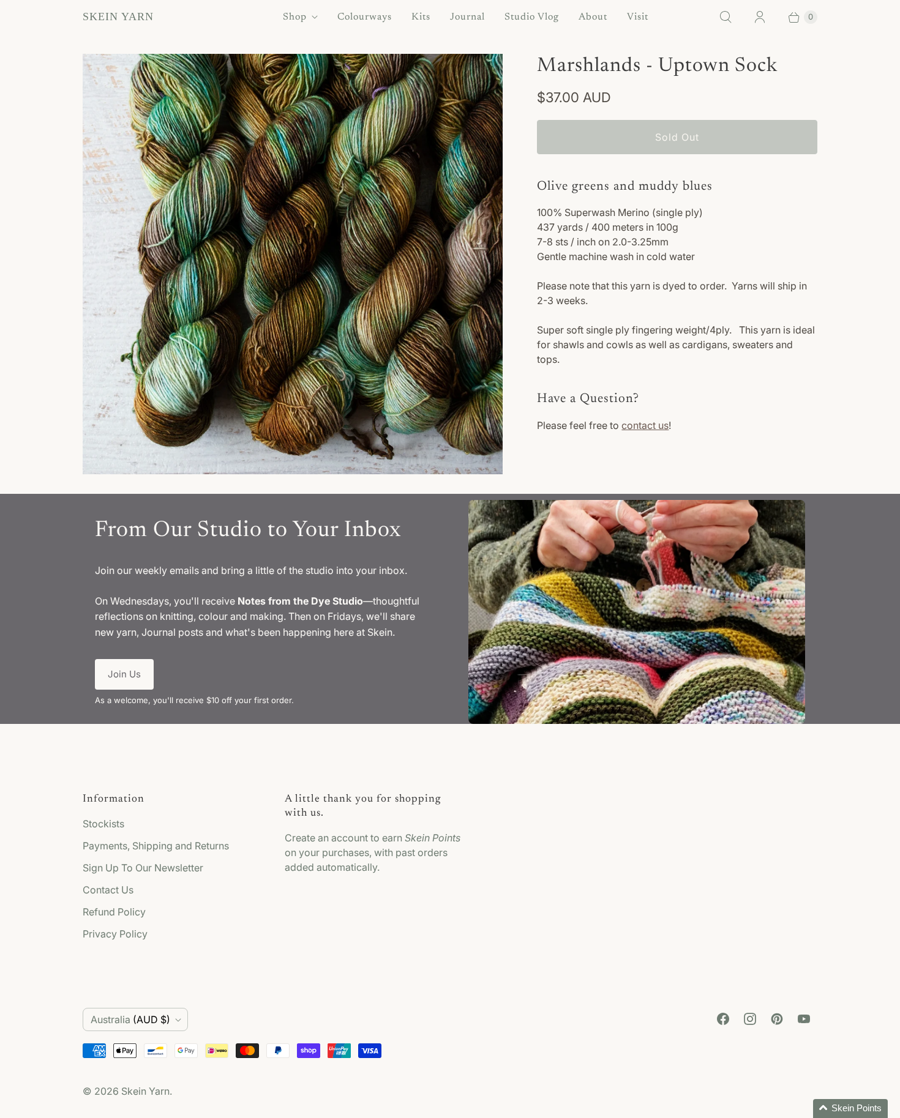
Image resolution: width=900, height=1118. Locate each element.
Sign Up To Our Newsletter (143, 868)
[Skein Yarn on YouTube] (803, 1019)
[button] (850, 1108)
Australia (130, 1019)
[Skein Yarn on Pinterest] (776, 1019)
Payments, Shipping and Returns (156, 846)
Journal (467, 17)
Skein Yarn (145, 1091)
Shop (295, 17)
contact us (645, 425)
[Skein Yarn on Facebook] (723, 1019)
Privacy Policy (115, 934)
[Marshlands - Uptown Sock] (293, 264)
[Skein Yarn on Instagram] (750, 1019)
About (593, 17)
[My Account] (760, 17)
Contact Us (108, 890)
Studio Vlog (531, 17)
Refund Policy (114, 912)
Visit (637, 17)
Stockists (103, 824)
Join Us (124, 674)
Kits (420, 17)
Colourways (364, 17)
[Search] (725, 17)
